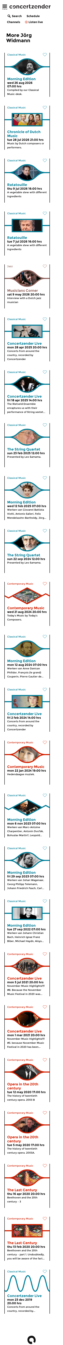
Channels (13, 22)
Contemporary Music (20, 583)
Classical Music (16, 54)
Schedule (33, 16)
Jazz (10, 266)
